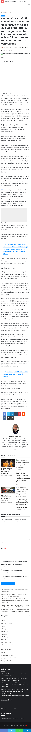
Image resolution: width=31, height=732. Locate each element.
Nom (3, 542)
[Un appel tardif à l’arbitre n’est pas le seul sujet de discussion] (8, 463)
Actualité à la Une (7, 623)
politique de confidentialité (8, 658)
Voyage (4, 628)
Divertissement (6, 642)
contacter (15, 708)
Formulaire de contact (8, 645)
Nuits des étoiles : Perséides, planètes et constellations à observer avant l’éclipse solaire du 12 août (15, 600)
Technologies (6, 637)
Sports (4, 639)
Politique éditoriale (6, 661)
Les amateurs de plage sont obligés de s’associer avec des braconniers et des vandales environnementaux (22, 503)
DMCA (3, 652)
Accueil (4, 12)
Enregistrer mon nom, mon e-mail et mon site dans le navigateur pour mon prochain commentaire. (14, 564)
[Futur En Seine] (7, 6)
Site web (3, 555)
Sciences (4, 634)
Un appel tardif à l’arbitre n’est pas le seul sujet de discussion (7, 470)
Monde (9, 12)
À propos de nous (6, 649)
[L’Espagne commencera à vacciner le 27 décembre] (8, 490)
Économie (5, 631)
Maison (4, 620)
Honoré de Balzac (8, 47)
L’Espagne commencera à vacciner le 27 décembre (6, 497)
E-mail (3, 548)
